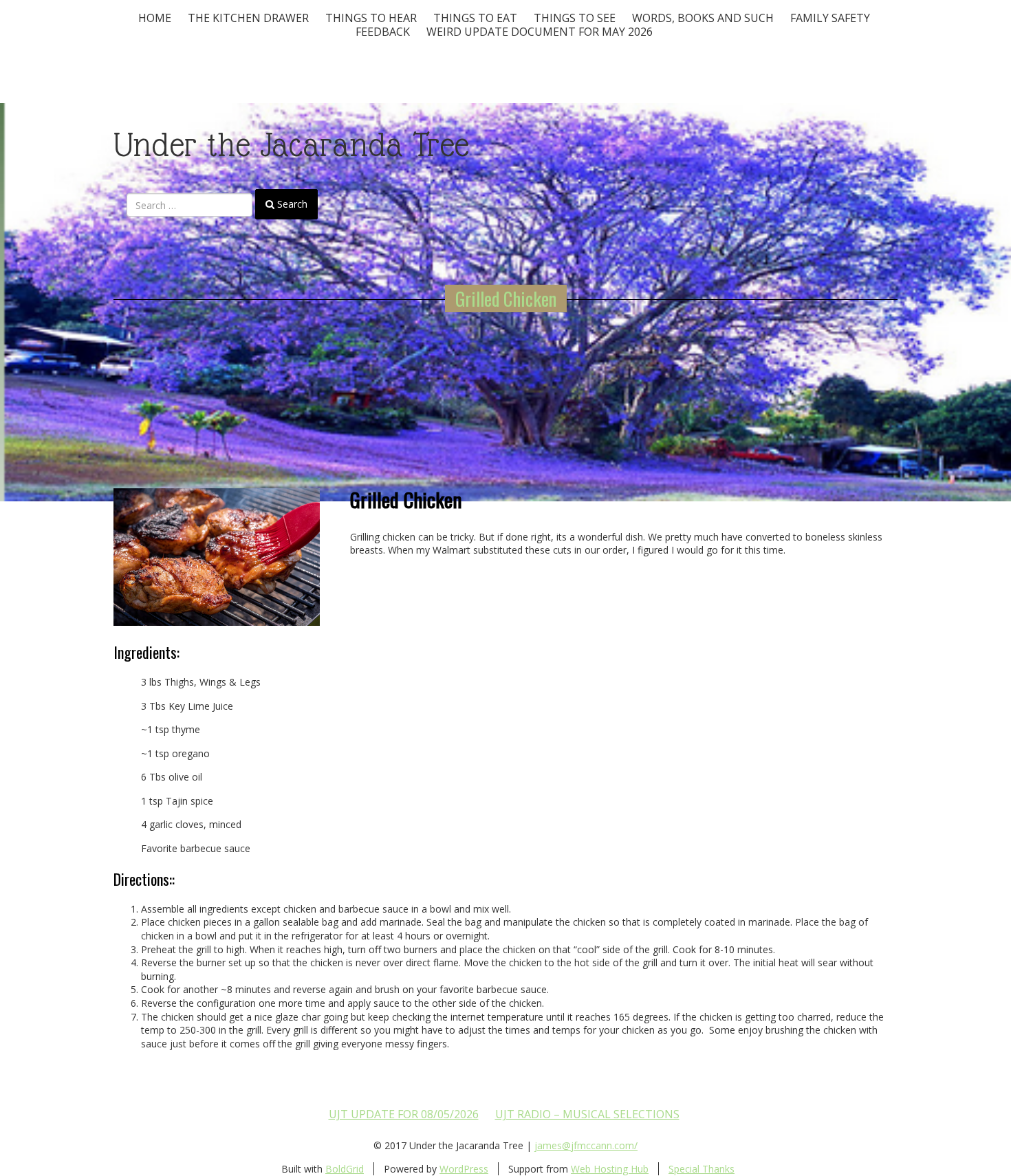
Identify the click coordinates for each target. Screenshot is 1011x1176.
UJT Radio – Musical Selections (587, 1114)
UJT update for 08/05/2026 (404, 1114)
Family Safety (830, 17)
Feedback (383, 31)
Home (154, 17)
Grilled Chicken (505, 298)
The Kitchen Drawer (248, 17)
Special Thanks (701, 1168)
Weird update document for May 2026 (539, 31)
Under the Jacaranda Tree (291, 145)
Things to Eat (475, 17)
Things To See (575, 17)
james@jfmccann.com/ (586, 1145)
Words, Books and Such (703, 17)
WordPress (463, 1168)
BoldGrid (344, 1168)
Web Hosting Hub (610, 1168)
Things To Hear (371, 17)
